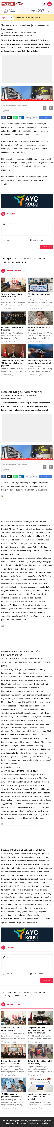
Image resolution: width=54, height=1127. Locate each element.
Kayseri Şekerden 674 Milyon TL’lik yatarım (11, 1062)
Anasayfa (6, 33)
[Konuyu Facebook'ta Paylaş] (3, 117)
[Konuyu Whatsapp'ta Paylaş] (15, 117)
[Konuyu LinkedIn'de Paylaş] (21, 117)
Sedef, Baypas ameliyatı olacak (28, 17)
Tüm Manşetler (31, 33)
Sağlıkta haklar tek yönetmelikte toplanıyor (11, 1095)
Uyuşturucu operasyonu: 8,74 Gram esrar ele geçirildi (39, 1096)
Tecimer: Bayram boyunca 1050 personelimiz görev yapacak (12, 363)
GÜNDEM (15, 33)
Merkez (22, 33)
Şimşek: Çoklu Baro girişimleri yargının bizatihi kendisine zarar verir (39, 1030)
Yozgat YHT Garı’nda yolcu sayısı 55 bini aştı (13, 295)
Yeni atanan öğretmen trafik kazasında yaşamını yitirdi (40, 361)
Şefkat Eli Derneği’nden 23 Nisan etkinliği (40, 1062)
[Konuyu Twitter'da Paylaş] (9, 117)
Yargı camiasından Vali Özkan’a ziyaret (11, 1029)
